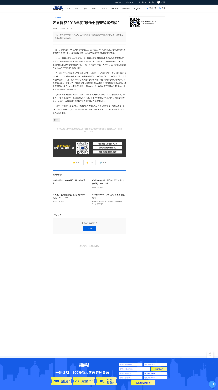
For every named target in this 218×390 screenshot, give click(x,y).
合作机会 (128, 2)
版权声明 (97, 129)
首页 (69, 9)
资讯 (76, 9)
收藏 (76, 162)
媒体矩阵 (118, 2)
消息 (153, 2)
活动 (103, 9)
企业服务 (114, 9)
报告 (93, 9)
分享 (103, 162)
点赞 (89, 162)
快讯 (86, 9)
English (137, 9)
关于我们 (142, 2)
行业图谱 (126, 9)
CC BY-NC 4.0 (88, 131)
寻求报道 (152, 8)
